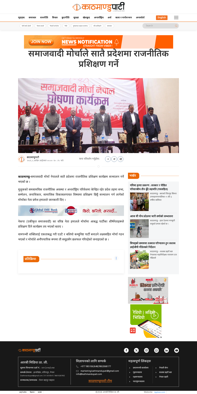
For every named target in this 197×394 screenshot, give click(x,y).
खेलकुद (86, 17)
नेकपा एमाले (40, 26)
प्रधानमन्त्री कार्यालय (140, 368)
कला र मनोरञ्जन (123, 17)
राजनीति (44, 17)
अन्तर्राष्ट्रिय (99, 17)
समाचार (32, 17)
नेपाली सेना (163, 368)
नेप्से (66, 26)
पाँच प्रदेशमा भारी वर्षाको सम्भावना (151, 216)
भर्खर (132, 176)
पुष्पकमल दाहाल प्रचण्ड (80, 26)
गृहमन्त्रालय (137, 372)
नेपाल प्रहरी (163, 377)
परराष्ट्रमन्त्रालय (138, 381)
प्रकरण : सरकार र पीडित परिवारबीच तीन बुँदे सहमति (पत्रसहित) (149, 187)
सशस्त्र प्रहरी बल (165, 372)
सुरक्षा (76, 17)
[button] (176, 18)
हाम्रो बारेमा (23, 392)
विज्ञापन (32, 392)
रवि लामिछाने (97, 26)
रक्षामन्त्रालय (137, 377)
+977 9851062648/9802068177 (96, 366)
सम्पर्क (40, 392)
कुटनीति (65, 17)
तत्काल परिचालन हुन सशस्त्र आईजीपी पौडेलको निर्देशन (152, 245)
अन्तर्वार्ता (140, 17)
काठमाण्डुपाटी (33, 157)
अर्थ (109, 17)
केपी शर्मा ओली (26, 26)
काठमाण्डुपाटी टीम (100, 381)
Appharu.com (159, 392)
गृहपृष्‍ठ (21, 17)
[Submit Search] (176, 25)
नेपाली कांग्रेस (54, 26)
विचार (55, 17)
